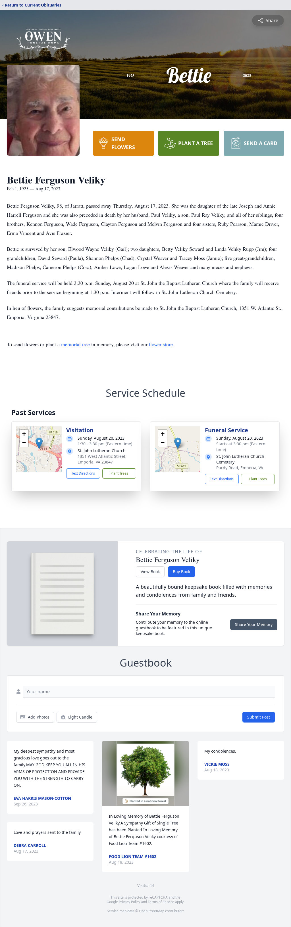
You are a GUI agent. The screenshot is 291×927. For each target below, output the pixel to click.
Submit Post (258, 717)
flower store (161, 344)
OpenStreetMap (151, 911)
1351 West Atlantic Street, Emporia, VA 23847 (102, 459)
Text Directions (83, 473)
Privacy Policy (129, 901)
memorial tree (75, 344)
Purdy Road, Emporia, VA (239, 467)
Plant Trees (119, 473)
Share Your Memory (254, 624)
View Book (150, 571)
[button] (39, 443)
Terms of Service (161, 901)
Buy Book (181, 571)
